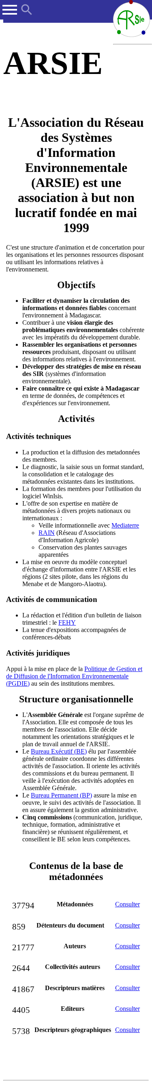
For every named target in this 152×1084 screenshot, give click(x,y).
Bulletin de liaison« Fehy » (35, 353)
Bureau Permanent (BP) (61, 795)
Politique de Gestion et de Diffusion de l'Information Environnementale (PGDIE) (74, 676)
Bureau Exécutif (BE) (59, 751)
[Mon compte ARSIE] (147, 5)
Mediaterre (125, 525)
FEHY (67, 622)
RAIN (47, 532)
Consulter (127, 904)
